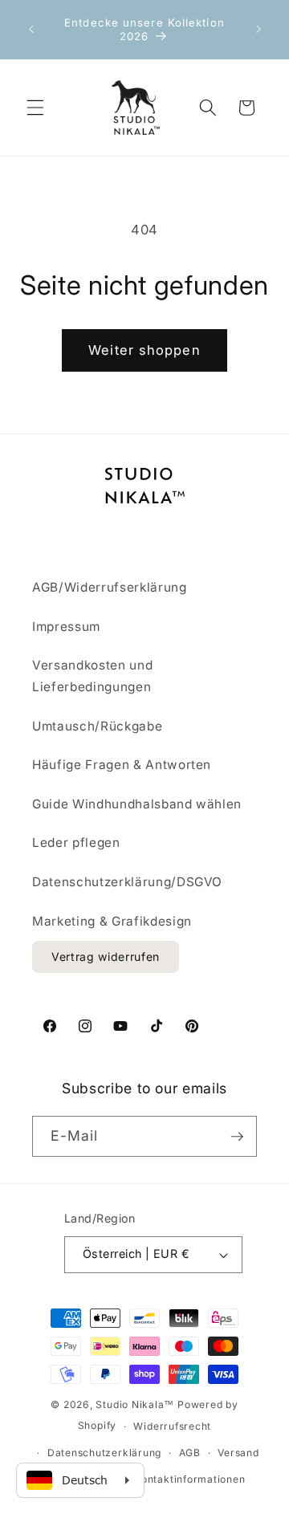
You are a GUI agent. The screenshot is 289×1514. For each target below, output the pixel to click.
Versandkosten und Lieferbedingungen (92, 675)
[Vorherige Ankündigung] (31, 29)
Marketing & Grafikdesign (112, 921)
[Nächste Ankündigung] (258, 29)
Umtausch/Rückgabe (97, 726)
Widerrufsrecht (172, 1426)
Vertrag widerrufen (105, 956)
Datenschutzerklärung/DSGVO (127, 881)
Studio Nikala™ (135, 1404)
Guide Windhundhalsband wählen (137, 804)
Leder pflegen (76, 842)
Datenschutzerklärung (104, 1453)
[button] (35, 107)
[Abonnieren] (237, 1137)
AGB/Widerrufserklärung (109, 587)
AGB (190, 1453)
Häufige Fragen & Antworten (121, 764)
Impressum (66, 626)
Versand (238, 1453)
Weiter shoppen (144, 350)
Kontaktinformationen (189, 1479)
